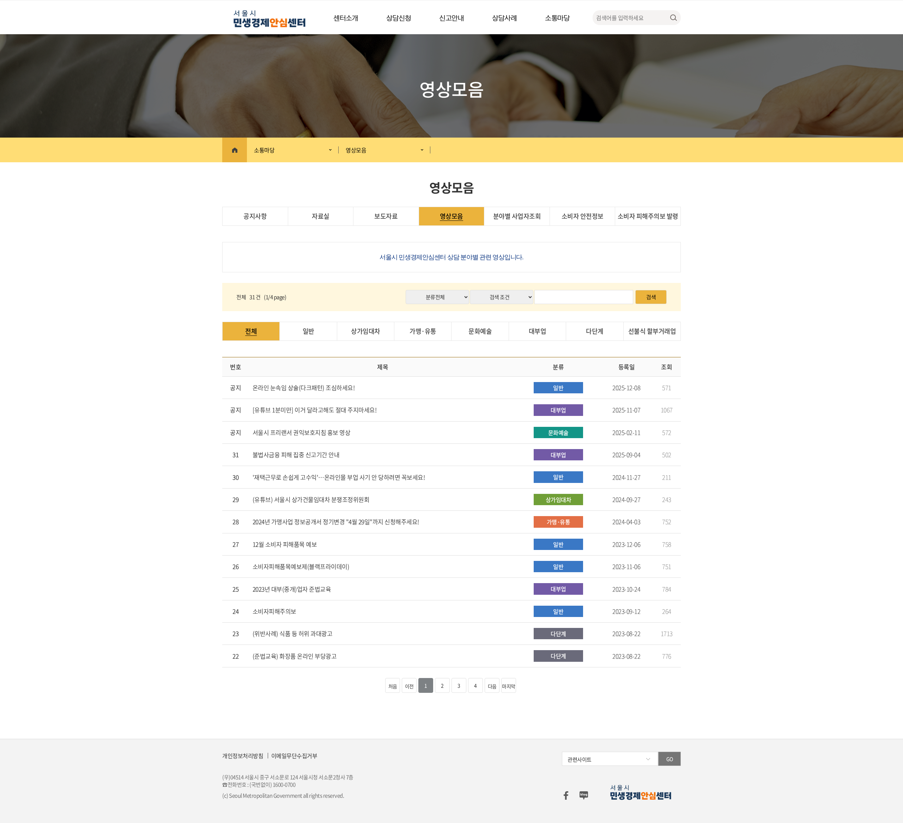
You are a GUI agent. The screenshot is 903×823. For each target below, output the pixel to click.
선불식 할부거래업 (652, 331)
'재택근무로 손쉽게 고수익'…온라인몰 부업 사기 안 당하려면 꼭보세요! (339, 477)
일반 (308, 331)
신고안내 (451, 17)
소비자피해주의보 (274, 611)
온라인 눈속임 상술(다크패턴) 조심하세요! (304, 387)
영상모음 (356, 150)
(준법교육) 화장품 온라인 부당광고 (295, 656)
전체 (251, 331)
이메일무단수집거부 (294, 755)
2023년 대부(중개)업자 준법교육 (292, 589)
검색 (651, 297)
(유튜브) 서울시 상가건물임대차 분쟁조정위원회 (311, 499)
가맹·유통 (423, 331)
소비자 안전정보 (583, 216)
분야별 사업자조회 (517, 216)
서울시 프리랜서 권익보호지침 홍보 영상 (302, 432)
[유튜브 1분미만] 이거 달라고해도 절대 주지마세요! (315, 410)
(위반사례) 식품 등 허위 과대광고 (293, 633)
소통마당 (557, 17)
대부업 (537, 331)
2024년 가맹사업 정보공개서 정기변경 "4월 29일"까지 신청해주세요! (336, 522)
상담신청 (398, 17)
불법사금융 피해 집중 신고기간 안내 (296, 454)
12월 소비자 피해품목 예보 (285, 544)
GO (669, 758)
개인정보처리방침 (242, 755)
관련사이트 (580, 759)
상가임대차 (365, 331)
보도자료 (386, 216)
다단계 (595, 331)
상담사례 (504, 17)
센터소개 (345, 17)
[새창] (565, 795)
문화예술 (480, 331)
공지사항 (255, 216)
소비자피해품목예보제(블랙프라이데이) (301, 566)
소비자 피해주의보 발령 (648, 216)
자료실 (320, 216)
